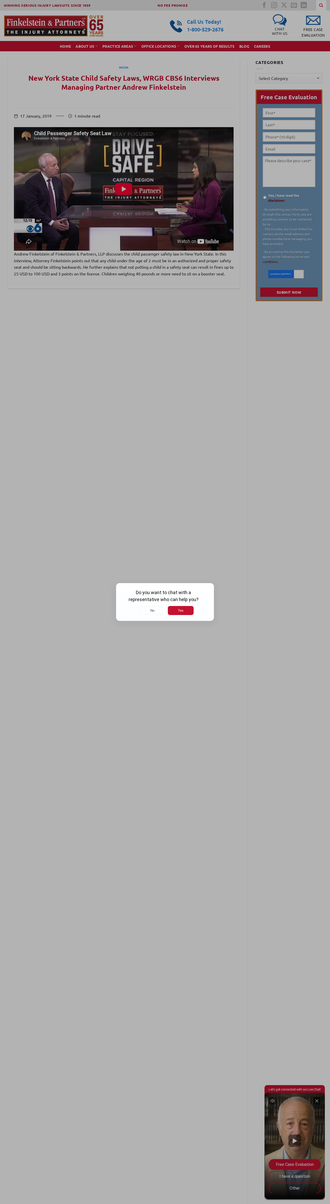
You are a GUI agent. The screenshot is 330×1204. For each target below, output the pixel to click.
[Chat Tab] (165, 602)
